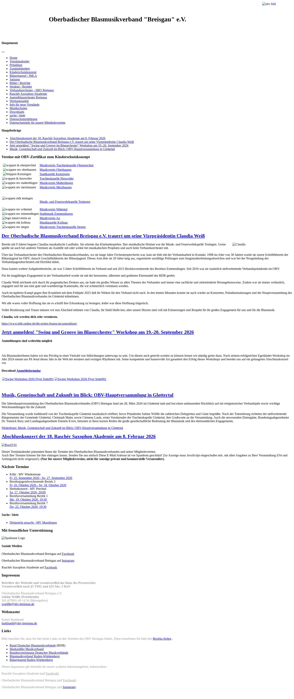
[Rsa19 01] (9, 445)
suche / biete (17, 115)
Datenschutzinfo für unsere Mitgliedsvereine (37, 122)
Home (13, 57)
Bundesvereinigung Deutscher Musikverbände (39, 652)
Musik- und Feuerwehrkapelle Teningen (65, 201)
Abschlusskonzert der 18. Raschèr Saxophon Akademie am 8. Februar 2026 (57, 138)
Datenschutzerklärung (23, 119)
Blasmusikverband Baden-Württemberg (35, 656)
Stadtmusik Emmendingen (56, 213)
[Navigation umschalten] (3, 52)
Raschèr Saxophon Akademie (28, 93)
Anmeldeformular (28, 370)
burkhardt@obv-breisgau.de (19, 623)
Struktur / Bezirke (21, 86)
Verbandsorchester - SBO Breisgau (32, 90)
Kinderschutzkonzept (23, 72)
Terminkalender (19, 61)
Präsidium (16, 65)
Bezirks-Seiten (162, 638)
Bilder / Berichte (20, 83)
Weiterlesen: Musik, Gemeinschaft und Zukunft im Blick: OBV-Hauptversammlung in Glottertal (62, 428)
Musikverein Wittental (53, 209)
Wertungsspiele (19, 101)
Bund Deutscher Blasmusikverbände (33, 645)
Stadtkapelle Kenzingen (55, 174)
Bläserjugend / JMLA (23, 75)
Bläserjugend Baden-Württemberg (31, 660)
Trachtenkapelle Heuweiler (57, 178)
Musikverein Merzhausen (56, 187)
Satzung (15, 79)
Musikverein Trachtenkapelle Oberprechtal (66, 165)
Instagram (68, 560)
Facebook (68, 553)
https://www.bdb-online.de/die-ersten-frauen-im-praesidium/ (39, 323)
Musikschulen (18, 108)
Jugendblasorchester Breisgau (28, 97)
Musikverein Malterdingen (56, 183)
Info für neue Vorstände (24, 104)
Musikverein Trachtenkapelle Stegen (63, 227)
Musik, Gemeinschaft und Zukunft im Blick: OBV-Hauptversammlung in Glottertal (62, 149)
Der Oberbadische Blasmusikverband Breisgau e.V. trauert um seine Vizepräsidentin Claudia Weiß (72, 142)
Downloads (17, 111)
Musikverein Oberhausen (55, 169)
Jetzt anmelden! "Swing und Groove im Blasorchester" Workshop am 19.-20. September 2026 (69, 145)
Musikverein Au (50, 218)
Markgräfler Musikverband (27, 649)
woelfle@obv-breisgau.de (18, 604)
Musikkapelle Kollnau (54, 222)
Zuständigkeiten (20, 68)
